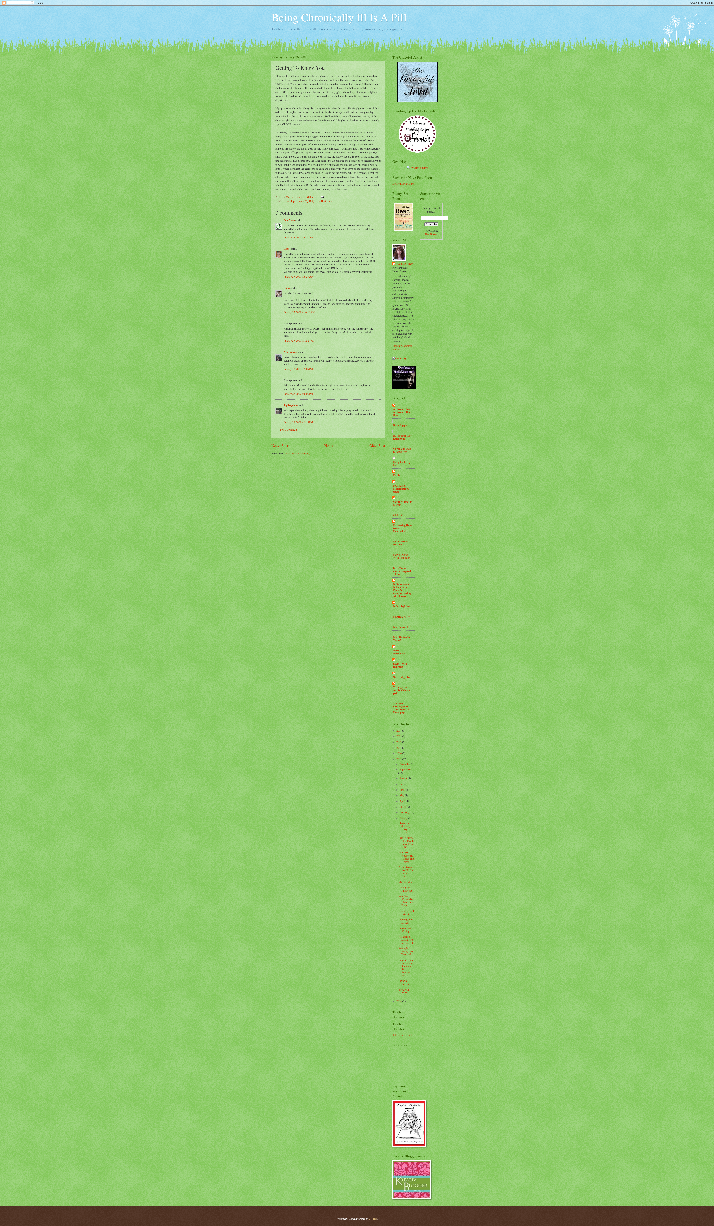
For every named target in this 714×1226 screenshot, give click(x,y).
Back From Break (404, 991)
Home (328, 445)
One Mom (289, 220)
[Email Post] (322, 197)
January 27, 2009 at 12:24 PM (299, 340)
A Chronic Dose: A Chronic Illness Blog (402, 412)
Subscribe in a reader (403, 183)
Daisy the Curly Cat (402, 463)
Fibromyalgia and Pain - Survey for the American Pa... (406, 967)
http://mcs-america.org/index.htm (402, 571)
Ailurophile (290, 352)
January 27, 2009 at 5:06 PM (298, 369)
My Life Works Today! (401, 638)
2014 (399, 730)
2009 (399, 759)
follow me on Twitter (404, 1035)
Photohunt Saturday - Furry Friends (405, 827)
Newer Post (279, 445)
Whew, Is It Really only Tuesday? (406, 951)
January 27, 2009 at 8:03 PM (298, 393)
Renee (287, 249)
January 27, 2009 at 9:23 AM (298, 276)
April (403, 801)
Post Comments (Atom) (298, 453)
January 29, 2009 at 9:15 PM (298, 422)
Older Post (377, 445)
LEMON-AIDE (401, 617)
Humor (300, 201)
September (405, 769)
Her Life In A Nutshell (400, 543)
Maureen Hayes (404, 264)
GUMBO (398, 515)
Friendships (289, 201)
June (402, 789)
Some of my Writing (405, 929)
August (404, 778)
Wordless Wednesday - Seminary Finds (406, 900)
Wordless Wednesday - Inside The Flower (406, 857)
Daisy (287, 288)
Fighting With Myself (406, 921)
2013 (399, 736)
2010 (399, 753)
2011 (399, 747)
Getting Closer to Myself (402, 503)
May (402, 795)
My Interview (406, 882)
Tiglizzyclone (291, 405)
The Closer (326, 201)
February (405, 812)
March (403, 807)
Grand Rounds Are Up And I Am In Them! (406, 872)
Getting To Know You (406, 889)
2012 (399, 742)
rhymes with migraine (400, 665)
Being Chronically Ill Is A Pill (339, 17)
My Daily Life (312, 201)
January (404, 818)
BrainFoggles (400, 425)
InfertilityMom (401, 606)
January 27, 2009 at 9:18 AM (298, 237)
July (402, 784)
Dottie (396, 475)
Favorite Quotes (404, 982)
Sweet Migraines (402, 677)
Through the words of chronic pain (402, 690)
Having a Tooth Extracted (406, 912)
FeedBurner (431, 234)
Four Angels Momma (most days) (401, 488)
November (405, 764)
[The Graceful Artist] (417, 101)
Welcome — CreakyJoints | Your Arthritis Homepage (401, 708)
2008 (399, 1001)
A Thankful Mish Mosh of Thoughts (406, 940)
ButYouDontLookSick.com (402, 437)
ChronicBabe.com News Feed (402, 450)
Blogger (373, 1218)
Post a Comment (288, 429)
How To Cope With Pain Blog (401, 556)
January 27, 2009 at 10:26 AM (299, 312)
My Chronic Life (402, 627)
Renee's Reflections (399, 652)
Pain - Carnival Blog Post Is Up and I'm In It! (406, 842)
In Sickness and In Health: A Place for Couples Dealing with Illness (402, 590)
